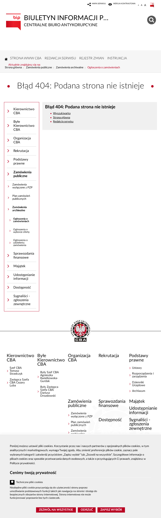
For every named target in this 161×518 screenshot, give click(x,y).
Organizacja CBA (22, 140)
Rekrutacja (21, 151)
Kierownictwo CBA (23, 111)
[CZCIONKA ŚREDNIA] (141, 5)
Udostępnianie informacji (24, 277)
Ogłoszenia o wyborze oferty (21, 230)
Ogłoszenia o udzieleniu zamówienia (20, 242)
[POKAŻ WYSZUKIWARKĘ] (152, 19)
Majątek (19, 266)
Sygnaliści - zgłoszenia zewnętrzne (21, 300)
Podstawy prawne (20, 161)
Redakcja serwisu (63, 121)
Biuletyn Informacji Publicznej (58, 20)
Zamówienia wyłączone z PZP (22, 186)
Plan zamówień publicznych (21, 197)
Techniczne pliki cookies (29, 482)
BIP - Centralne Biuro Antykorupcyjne (80, 331)
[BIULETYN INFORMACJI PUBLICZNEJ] (152, 5)
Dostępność (22, 287)
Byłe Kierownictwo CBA (23, 125)
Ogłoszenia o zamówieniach (103, 67)
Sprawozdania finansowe (23, 255)
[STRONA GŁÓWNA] (6, 59)
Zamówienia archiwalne (69, 67)
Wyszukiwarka (61, 113)
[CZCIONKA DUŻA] (145, 5)
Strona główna (13, 67)
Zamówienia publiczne (39, 67)
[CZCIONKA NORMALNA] (138, 5)
